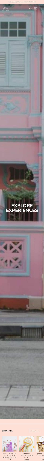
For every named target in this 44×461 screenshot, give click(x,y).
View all (35, 431)
